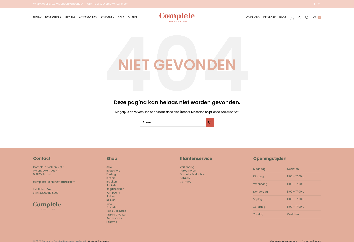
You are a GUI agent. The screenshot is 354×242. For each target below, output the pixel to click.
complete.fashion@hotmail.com (54, 182)
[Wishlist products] (299, 17)
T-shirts (111, 207)
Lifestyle (111, 222)
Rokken (111, 200)
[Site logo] (177, 17)
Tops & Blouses (116, 211)
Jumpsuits (113, 192)
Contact (185, 181)
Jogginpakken (115, 189)
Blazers (110, 178)
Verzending (187, 167)
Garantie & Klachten (193, 174)
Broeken (111, 181)
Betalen (185, 178)
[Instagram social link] (319, 4)
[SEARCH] (210, 122)
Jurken (110, 196)
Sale (109, 167)
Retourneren (188, 170)
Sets (109, 203)
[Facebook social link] (314, 4)
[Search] (307, 17)
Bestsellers (113, 170)
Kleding (111, 174)
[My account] (292, 17)
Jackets (111, 185)
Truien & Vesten (116, 214)
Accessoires (114, 218)
